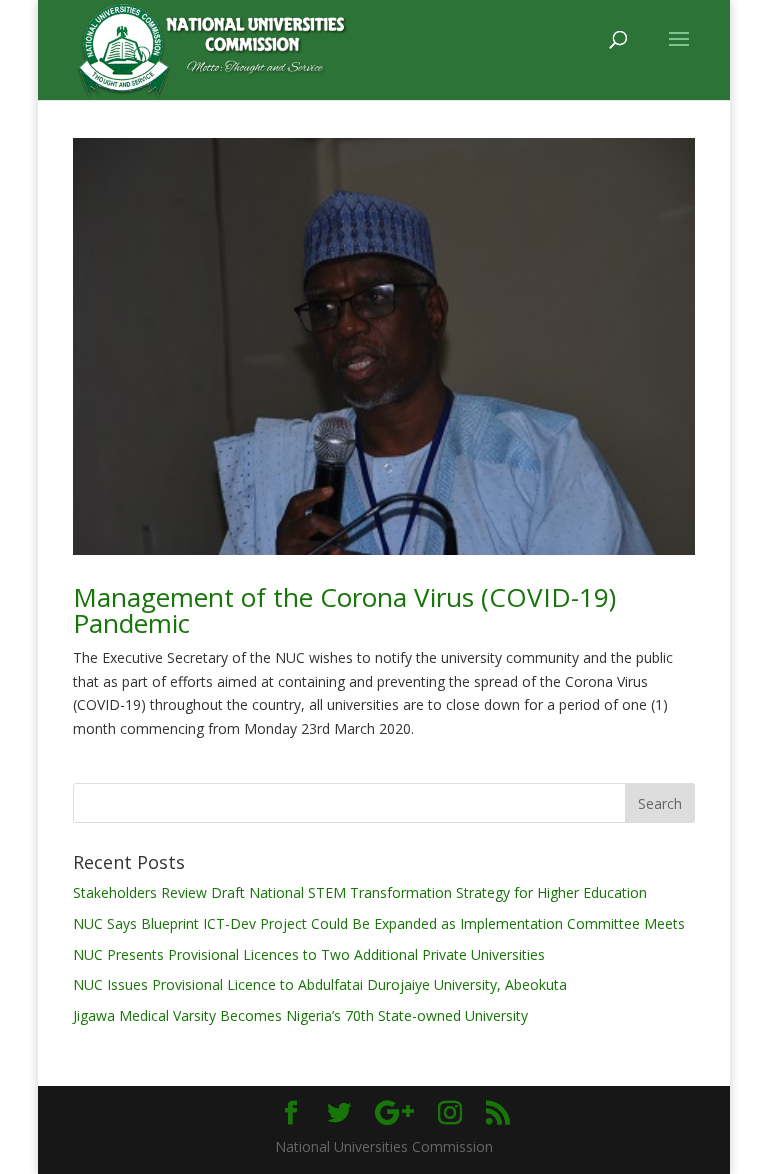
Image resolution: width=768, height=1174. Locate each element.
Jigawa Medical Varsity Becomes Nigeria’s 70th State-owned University (300, 1015)
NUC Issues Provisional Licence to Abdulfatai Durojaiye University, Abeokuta (320, 984)
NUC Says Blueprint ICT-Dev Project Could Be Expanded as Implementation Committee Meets (379, 923)
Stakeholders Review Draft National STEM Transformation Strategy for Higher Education (360, 892)
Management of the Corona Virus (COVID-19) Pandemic (344, 610)
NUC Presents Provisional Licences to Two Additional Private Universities (309, 954)
